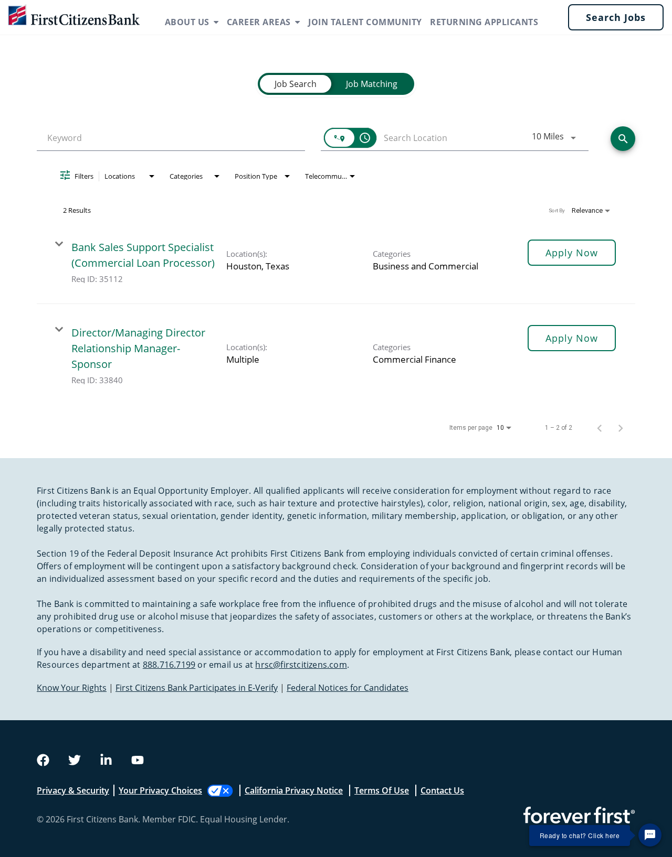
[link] (336, 261)
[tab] (295, 84)
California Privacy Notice (294, 790)
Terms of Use (381, 790)
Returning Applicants (484, 22)
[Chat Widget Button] (650, 835)
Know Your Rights (72, 687)
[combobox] (171, 138)
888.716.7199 (169, 664)
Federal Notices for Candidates (347, 687)
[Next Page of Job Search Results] (620, 427)
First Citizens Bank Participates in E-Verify (197, 687)
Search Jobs (616, 17)
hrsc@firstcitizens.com (300, 664)
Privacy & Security (73, 790)
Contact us (442, 790)
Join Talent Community (365, 22)
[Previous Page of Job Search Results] (599, 427)
